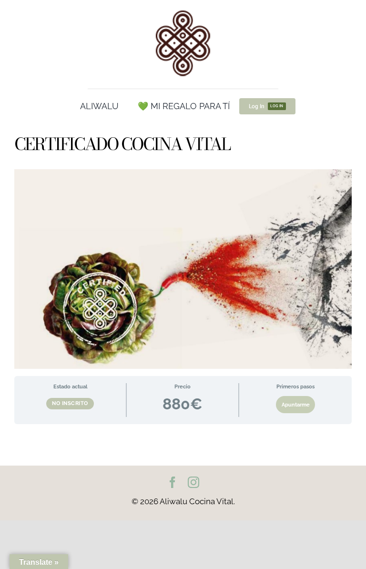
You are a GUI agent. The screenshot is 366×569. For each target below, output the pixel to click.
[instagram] (193, 482)
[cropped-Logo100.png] (183, 11)
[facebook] (172, 482)
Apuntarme (296, 404)
